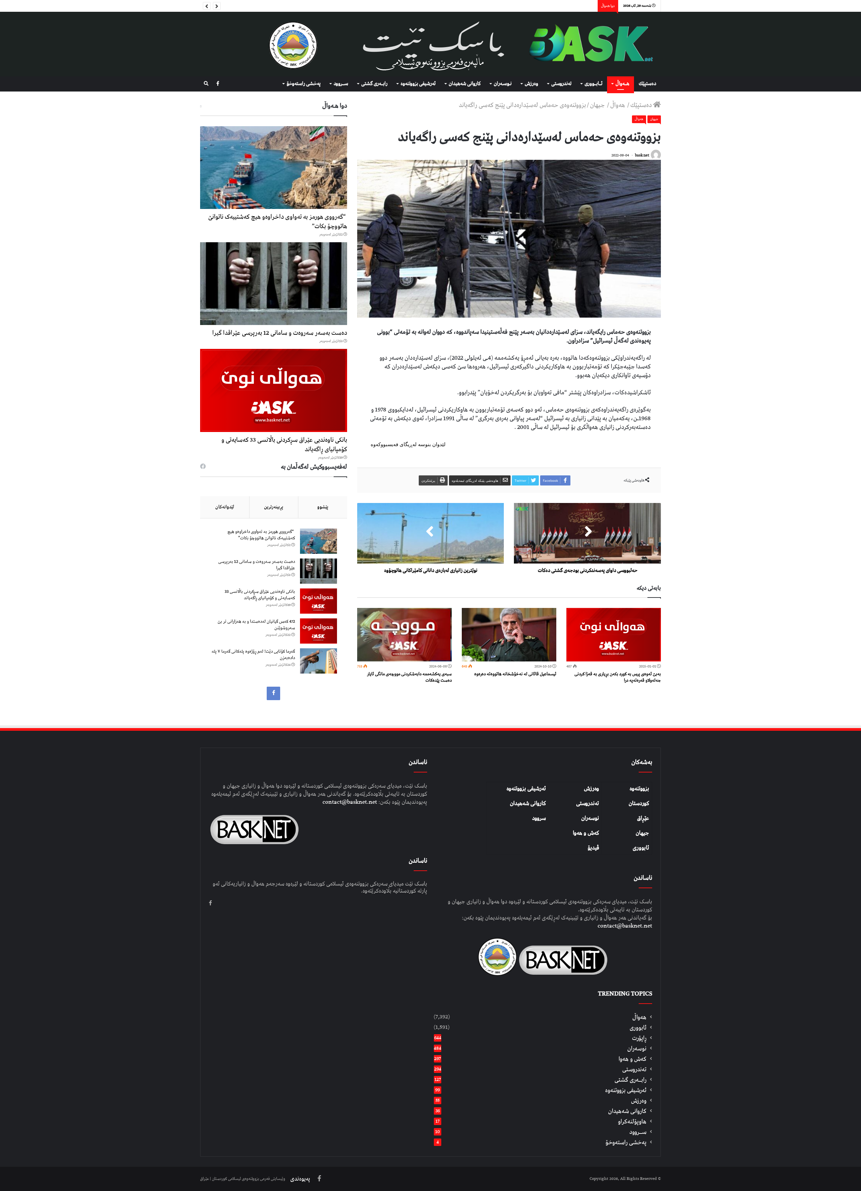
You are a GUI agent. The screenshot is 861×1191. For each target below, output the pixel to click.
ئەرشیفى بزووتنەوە (418, 83)
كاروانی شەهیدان (465, 83)
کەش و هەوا (586, 833)
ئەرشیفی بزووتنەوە (526, 788)
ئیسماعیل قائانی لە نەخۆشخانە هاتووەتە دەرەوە (515, 674)
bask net (642, 155)
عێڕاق (643, 818)
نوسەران (590, 818)
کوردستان (639, 803)
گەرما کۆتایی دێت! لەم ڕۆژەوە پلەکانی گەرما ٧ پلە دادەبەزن (253, 654)
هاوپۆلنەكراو (632, 1121)
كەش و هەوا (632, 1059)
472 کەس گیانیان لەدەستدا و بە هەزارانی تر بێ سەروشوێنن (256, 625)
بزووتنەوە (639, 788)
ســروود (341, 83)
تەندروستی (561, 83)
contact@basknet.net (625, 926)
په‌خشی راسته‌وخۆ (304, 83)
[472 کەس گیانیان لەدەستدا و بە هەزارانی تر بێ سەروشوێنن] (318, 631)
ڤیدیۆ (593, 847)
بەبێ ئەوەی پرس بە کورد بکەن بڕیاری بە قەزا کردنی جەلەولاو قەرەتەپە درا (617, 677)
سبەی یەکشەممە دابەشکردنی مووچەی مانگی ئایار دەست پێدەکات (409, 677)
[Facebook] (218, 84)
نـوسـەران (503, 83)
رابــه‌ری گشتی (374, 83)
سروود (539, 818)
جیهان (598, 105)
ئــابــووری (593, 83)
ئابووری (641, 847)
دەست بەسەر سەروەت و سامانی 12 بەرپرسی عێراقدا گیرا (279, 333)
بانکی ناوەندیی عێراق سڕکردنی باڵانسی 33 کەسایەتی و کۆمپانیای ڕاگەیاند (284, 444)
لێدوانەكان (224, 507)
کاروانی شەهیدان (528, 803)
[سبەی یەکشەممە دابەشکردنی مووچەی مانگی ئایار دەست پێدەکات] (404, 634)
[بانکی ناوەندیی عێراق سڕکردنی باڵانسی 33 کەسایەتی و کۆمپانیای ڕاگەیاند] (273, 390)
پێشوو (322, 507)
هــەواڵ (622, 83)
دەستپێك (647, 83)
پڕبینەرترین (273, 507)
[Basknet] (587, 44)
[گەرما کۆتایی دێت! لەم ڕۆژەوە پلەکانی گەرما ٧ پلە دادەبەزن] (318, 661)
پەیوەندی (300, 1179)
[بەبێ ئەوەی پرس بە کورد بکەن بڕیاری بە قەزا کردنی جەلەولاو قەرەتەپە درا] (613, 634)
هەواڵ (618, 105)
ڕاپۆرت (639, 1038)
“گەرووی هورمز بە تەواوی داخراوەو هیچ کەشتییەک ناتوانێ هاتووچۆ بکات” (277, 221)
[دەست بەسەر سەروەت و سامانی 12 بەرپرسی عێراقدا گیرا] (273, 283)
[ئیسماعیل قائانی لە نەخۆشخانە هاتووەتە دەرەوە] (509, 634)
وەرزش (531, 83)
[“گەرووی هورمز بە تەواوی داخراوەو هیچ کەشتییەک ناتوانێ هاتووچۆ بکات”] (273, 167)
